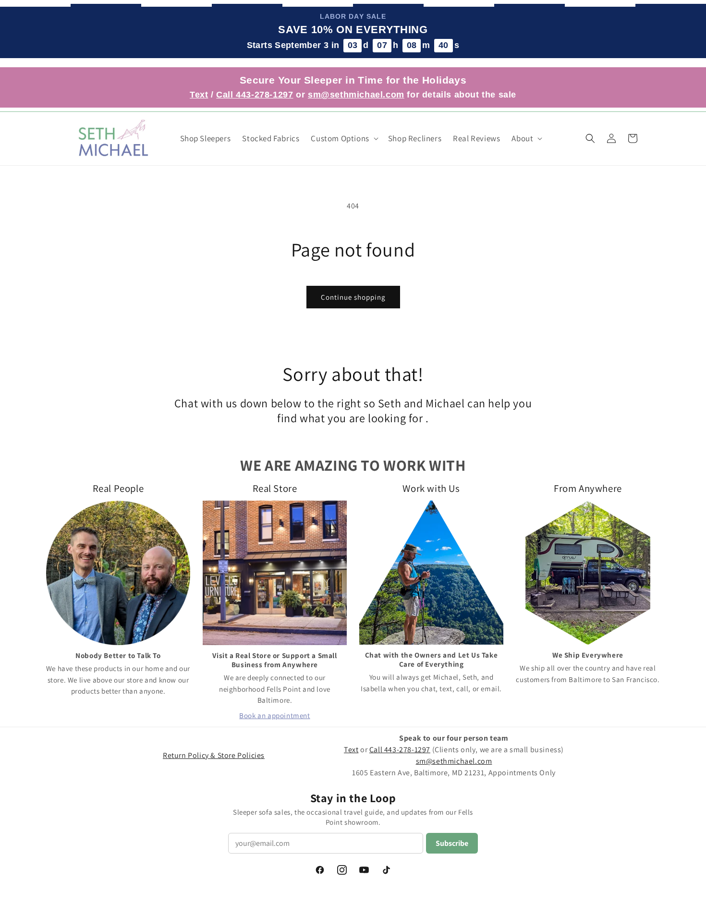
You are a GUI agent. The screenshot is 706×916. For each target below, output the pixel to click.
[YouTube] (364, 870)
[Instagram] (342, 870)
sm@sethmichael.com (454, 761)
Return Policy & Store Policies (214, 755)
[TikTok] (386, 870)
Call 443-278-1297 (254, 94)
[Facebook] (320, 870)
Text (199, 94)
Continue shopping (353, 297)
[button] (343, 138)
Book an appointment (274, 715)
